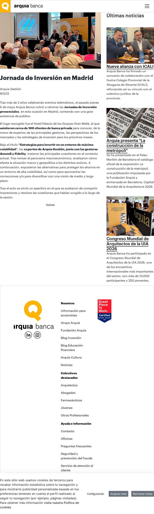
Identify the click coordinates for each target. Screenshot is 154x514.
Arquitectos (69, 385)
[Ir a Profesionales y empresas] (29, 6)
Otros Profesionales (75, 415)
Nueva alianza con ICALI (130, 66)
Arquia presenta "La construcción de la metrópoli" (125, 145)
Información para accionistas (73, 313)
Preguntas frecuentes (76, 446)
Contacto (67, 431)
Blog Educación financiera (72, 347)
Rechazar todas (142, 493)
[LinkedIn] (28, 334)
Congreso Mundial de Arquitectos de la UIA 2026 (127, 243)
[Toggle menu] (147, 6)
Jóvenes (66, 407)
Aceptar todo (118, 493)
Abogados (68, 392)
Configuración (95, 493)
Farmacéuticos (71, 400)
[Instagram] (37, 334)
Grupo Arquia (70, 322)
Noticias (66, 365)
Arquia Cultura (71, 357)
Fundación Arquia (73, 330)
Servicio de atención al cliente (77, 468)
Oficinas (66, 438)
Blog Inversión (71, 337)
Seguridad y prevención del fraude (76, 456)
